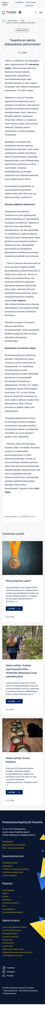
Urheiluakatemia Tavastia (12, 955)
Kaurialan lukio (8, 943)
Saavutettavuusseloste (28, 990)
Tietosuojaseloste (10, 990)
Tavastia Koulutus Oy (10, 936)
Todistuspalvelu (8, 890)
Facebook (11, 967)
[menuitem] (8, 4)
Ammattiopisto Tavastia (11, 930)
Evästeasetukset (9, 993)
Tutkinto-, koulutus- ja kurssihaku (15, 869)
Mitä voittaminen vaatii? (18, 580)
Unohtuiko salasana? (10, 903)
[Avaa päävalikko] (41, 12)
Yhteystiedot (19, 2)
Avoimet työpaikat (9, 875)
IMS (3, 906)
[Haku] (35, 12)
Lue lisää (11, 608)
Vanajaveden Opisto (10, 933)
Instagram (11, 971)
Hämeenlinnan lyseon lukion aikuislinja (17, 952)
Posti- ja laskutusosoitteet (13, 848)
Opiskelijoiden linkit (10, 863)
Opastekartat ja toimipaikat (13, 845)
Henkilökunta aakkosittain (12, 872)
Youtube (10, 975)
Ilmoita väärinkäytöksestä (12, 912)
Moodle (5, 896)
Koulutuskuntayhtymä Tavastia (14, 927)
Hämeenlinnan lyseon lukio (12, 949)
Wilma (4, 893)
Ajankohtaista (22, 30)
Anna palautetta (8, 909)
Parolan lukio (7, 940)
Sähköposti (6, 900)
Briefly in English (5, 4)
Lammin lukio (7, 946)
